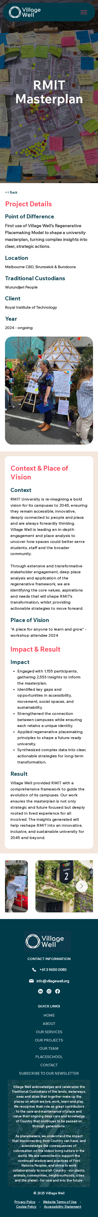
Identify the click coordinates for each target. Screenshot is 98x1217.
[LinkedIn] (40, 991)
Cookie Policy (26, 1206)
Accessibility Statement (62, 1206)
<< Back (11, 192)
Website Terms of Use (60, 1202)
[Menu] (84, 12)
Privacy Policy (25, 1202)
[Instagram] (49, 991)
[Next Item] (82, 886)
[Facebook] (57, 991)
